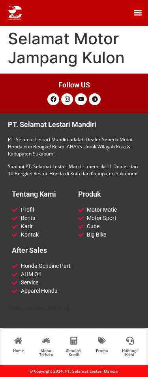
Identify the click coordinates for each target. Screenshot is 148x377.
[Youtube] (81, 99)
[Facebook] (53, 99)
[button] (137, 12)
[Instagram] (67, 99)
